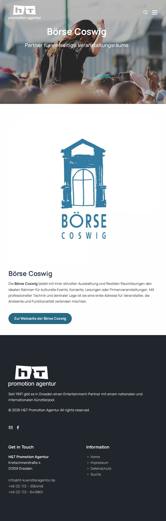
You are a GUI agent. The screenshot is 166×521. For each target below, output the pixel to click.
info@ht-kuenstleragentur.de (31, 480)
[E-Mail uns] (10, 428)
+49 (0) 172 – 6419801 (25, 492)
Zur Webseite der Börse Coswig (40, 318)
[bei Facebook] (18, 428)
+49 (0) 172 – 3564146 (25, 486)
